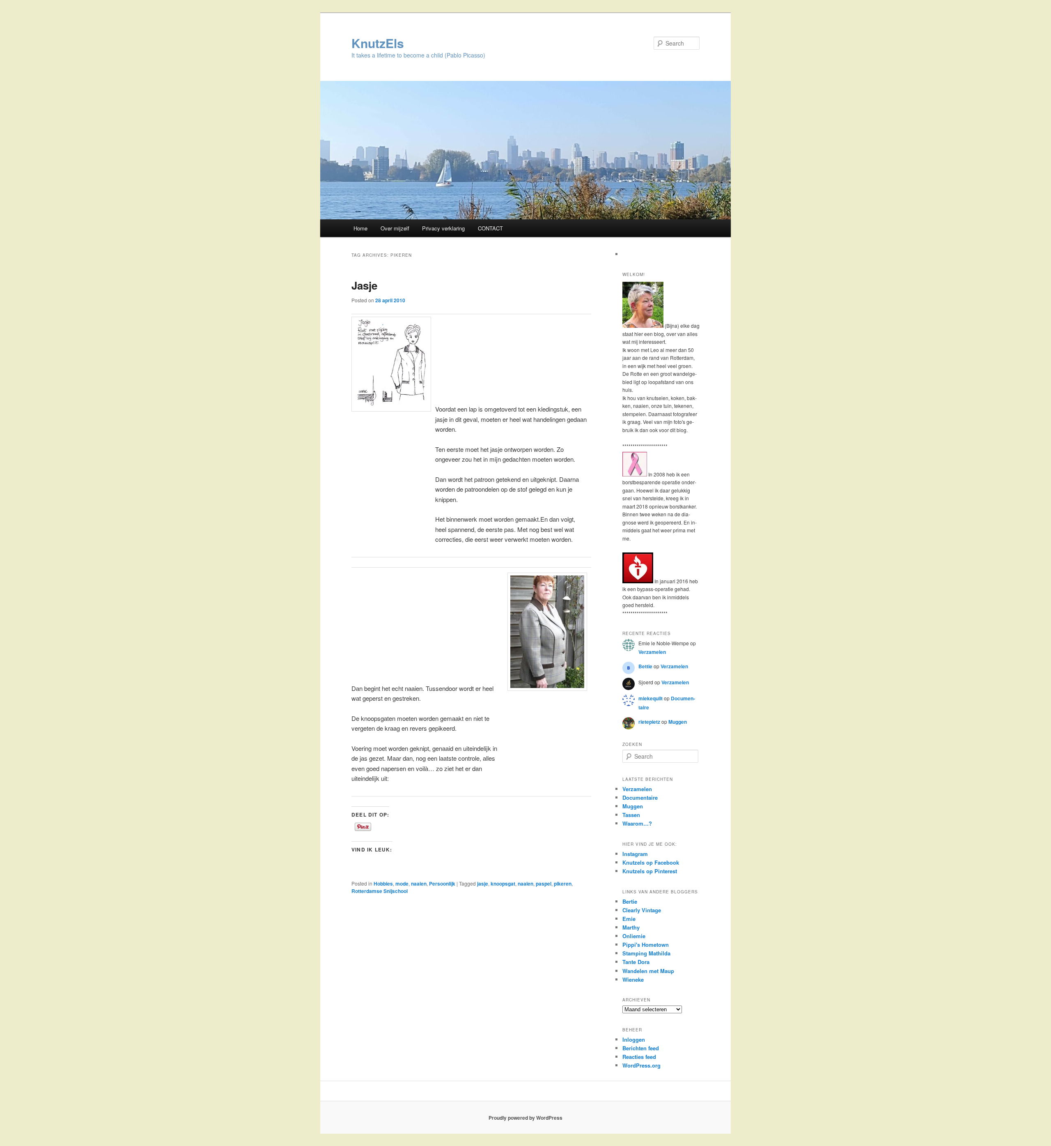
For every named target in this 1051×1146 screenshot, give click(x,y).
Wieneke (633, 979)
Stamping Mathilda (646, 953)
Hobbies (383, 883)
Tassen (631, 815)
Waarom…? (637, 823)
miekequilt (650, 698)
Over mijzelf (395, 228)
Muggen (677, 721)
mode (401, 883)
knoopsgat (503, 883)
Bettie (645, 666)
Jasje (364, 285)
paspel (543, 883)
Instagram (635, 854)
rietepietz (649, 721)
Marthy (631, 927)
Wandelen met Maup (648, 971)
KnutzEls (377, 43)
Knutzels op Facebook (650, 862)
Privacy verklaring (443, 228)
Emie (629, 919)
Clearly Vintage (641, 910)
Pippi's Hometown (645, 944)
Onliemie (633, 936)
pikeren (562, 883)
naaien (419, 883)
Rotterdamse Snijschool (379, 891)
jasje (482, 883)
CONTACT (490, 228)
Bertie (629, 901)
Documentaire (640, 797)
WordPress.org (641, 1065)
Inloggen (633, 1039)
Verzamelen (652, 652)
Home (360, 228)
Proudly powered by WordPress (525, 1117)
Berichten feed (640, 1048)
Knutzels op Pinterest (649, 871)
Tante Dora (635, 962)
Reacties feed (639, 1057)
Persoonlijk (442, 883)
